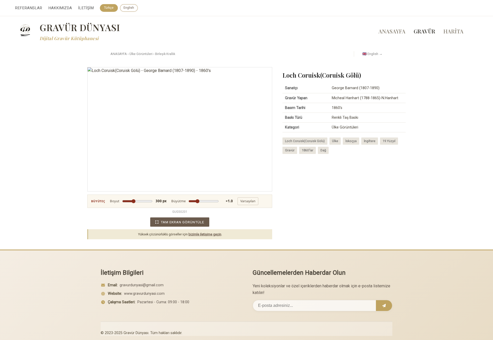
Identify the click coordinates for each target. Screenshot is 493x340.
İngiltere (369, 141)
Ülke (335, 141)
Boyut (138, 201)
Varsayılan (247, 201)
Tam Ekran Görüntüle (182, 222)
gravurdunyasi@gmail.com (142, 285)
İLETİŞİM (86, 8)
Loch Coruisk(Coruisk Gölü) (305, 141)
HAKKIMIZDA (60, 8)
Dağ (323, 150)
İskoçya (351, 141)
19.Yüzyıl (389, 141)
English (129, 8)
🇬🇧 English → (372, 54)
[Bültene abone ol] (384, 305)
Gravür (290, 150)
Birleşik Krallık (165, 54)
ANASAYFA (391, 31)
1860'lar (307, 150)
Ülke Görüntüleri (141, 54)
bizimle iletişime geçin (204, 234)
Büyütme (202, 201)
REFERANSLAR (28, 8)
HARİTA (453, 31)
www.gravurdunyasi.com (144, 293)
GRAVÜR (424, 31)
